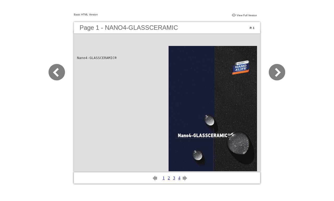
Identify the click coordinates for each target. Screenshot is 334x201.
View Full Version (247, 15)
